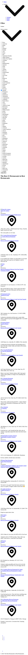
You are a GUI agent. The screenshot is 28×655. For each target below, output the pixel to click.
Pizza (3, 42)
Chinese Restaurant (5, 383)
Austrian (4, 93)
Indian (3, 85)
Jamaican (4, 141)
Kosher (4, 112)
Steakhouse (5, 94)
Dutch (3, 148)
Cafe (3, 51)
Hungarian (4, 123)
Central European (6, 154)
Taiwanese (4, 160)
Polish (3, 151)
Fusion (4, 87)
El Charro (3, 516)
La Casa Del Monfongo (6, 351)
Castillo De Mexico (5, 490)
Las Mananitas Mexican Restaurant (9, 600)
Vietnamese (5, 96)
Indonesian (5, 144)
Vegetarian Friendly (7, 56)
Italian (3, 45)
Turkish (4, 118)
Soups (3, 53)
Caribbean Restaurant (6, 355)
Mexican (4, 70)
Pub (3, 54)
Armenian (4, 147)
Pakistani (4, 145)
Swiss (3, 166)
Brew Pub (4, 139)
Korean (4, 142)
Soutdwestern (5, 72)
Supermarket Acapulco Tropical (8, 437)
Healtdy (4, 50)
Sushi (3, 66)
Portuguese (5, 91)
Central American (6, 129)
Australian (4, 133)
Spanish (4, 90)
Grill (3, 102)
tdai (3, 76)
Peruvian (4, 88)
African (4, 130)
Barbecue (4, 78)
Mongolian (5, 138)
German (4, 157)
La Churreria (4, 408)
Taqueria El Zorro (5, 295)
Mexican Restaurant (5, 240)
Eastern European (6, 153)
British (4, 121)
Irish (3, 135)
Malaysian (4, 159)
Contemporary (5, 97)
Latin (3, 79)
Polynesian (5, 106)
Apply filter (3, 172)
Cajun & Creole (6, 105)
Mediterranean (5, 63)
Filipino (4, 126)
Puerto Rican (5, 100)
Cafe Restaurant (4, 412)
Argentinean (5, 163)
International (5, 114)
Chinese (4, 69)
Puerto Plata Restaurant (6, 461)
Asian (3, 67)
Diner (3, 62)
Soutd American (6, 82)
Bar (3, 47)
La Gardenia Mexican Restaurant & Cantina (11, 570)
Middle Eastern (6, 109)
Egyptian (4, 162)
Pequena (3, 542)
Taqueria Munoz (4, 324)
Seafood (4, 48)
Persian (4, 165)
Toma (2, 265)
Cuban (4, 103)
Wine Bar (4, 117)
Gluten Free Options (7, 59)
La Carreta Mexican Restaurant (8, 236)
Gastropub (4, 115)
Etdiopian (4, 132)
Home (5, 1)
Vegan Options (5, 57)
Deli (3, 124)
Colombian (5, 81)
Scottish (4, 171)
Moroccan (4, 168)
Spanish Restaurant (5, 214)
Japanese (4, 65)
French (4, 136)
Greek (3, 73)
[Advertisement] (14, 195)
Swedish (4, 156)
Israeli (3, 111)
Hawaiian (4, 108)
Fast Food (4, 75)
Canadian (4, 60)
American (4, 44)
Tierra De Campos (5, 210)
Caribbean (4, 99)
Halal (3, 120)
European (4, 84)
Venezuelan (5, 169)
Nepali (4, 150)
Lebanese (4, 127)
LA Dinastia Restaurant (6, 379)
